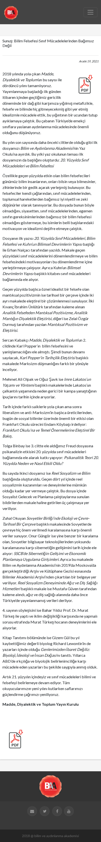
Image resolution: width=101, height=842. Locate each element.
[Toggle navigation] (90, 12)
